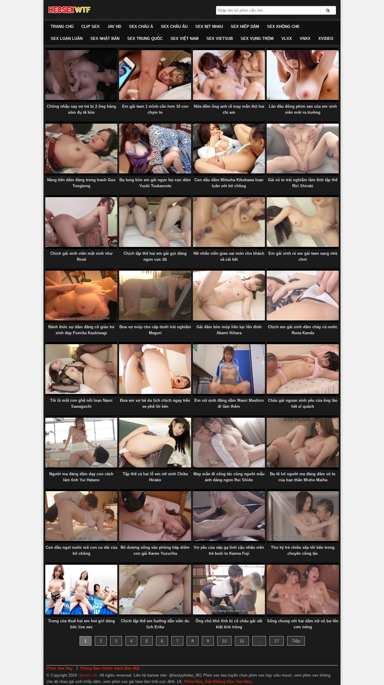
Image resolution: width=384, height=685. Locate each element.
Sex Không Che (283, 26)
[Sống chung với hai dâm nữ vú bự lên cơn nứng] (303, 590)
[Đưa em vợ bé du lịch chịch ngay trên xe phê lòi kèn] (155, 369)
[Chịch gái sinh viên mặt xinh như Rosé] (81, 222)
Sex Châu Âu (174, 26)
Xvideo (325, 38)
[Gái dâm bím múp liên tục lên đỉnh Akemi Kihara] (229, 296)
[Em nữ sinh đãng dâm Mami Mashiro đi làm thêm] (229, 369)
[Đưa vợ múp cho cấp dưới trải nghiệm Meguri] (155, 296)
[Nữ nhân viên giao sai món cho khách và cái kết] (229, 222)
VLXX (286, 38)
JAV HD (114, 26)
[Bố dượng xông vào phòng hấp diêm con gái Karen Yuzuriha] (155, 516)
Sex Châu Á (141, 26)
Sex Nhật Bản (104, 38)
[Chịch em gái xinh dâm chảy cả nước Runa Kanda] (303, 296)
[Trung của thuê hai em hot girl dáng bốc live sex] (81, 590)
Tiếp (296, 640)
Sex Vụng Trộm (257, 38)
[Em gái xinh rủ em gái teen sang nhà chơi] (303, 222)
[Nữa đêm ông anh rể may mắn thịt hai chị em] (229, 75)
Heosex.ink (88, 675)
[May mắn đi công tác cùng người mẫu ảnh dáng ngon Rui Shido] (229, 443)
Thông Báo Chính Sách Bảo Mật (110, 668)
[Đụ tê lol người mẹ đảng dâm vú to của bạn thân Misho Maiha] (303, 443)
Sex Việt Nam (184, 38)
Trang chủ (62, 26)
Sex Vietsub (219, 38)
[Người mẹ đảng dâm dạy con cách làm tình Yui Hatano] (81, 443)
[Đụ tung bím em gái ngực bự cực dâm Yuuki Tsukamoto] (155, 149)
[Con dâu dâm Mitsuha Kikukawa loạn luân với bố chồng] (229, 149)
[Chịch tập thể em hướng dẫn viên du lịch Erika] (155, 590)
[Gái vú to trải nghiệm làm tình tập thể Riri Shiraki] (303, 149)
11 (242, 640)
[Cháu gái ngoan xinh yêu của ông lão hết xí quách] (303, 369)
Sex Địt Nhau (209, 26)
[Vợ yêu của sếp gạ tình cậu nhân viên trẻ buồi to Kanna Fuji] (229, 516)
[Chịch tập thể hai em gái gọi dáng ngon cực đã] (155, 222)
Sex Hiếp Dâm (245, 26)
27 (276, 640)
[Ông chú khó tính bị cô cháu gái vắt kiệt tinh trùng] (229, 590)
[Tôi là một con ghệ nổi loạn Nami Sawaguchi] (81, 369)
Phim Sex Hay (59, 668)
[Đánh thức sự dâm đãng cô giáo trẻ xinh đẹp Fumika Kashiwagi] (81, 296)
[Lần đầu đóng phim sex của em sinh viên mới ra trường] (303, 75)
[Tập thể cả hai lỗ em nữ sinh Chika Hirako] (155, 443)
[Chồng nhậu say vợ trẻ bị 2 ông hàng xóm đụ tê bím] (81, 75)
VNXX (305, 38)
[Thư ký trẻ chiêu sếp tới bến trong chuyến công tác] (303, 516)
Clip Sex (90, 26)
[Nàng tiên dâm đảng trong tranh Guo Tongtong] (81, 149)
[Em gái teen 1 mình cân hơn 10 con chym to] (155, 75)
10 (224, 640)
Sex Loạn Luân (66, 38)
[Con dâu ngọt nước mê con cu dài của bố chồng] (81, 516)
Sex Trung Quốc (145, 38)
